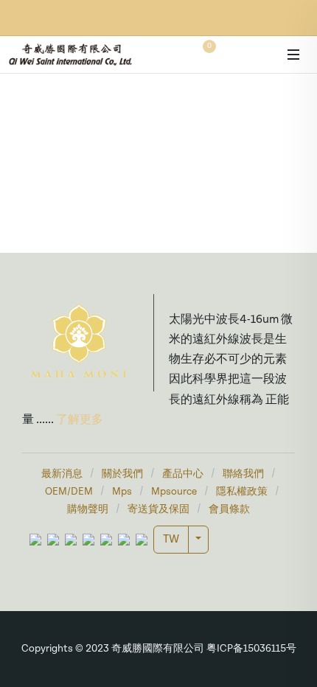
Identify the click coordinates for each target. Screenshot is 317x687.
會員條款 (229, 509)
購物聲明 (87, 509)
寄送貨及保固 (158, 509)
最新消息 (62, 474)
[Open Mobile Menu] (293, 54)
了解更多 (78, 420)
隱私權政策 (242, 492)
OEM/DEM (69, 492)
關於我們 (122, 474)
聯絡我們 (243, 474)
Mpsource (174, 492)
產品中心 (182, 474)
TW (171, 539)
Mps (122, 492)
